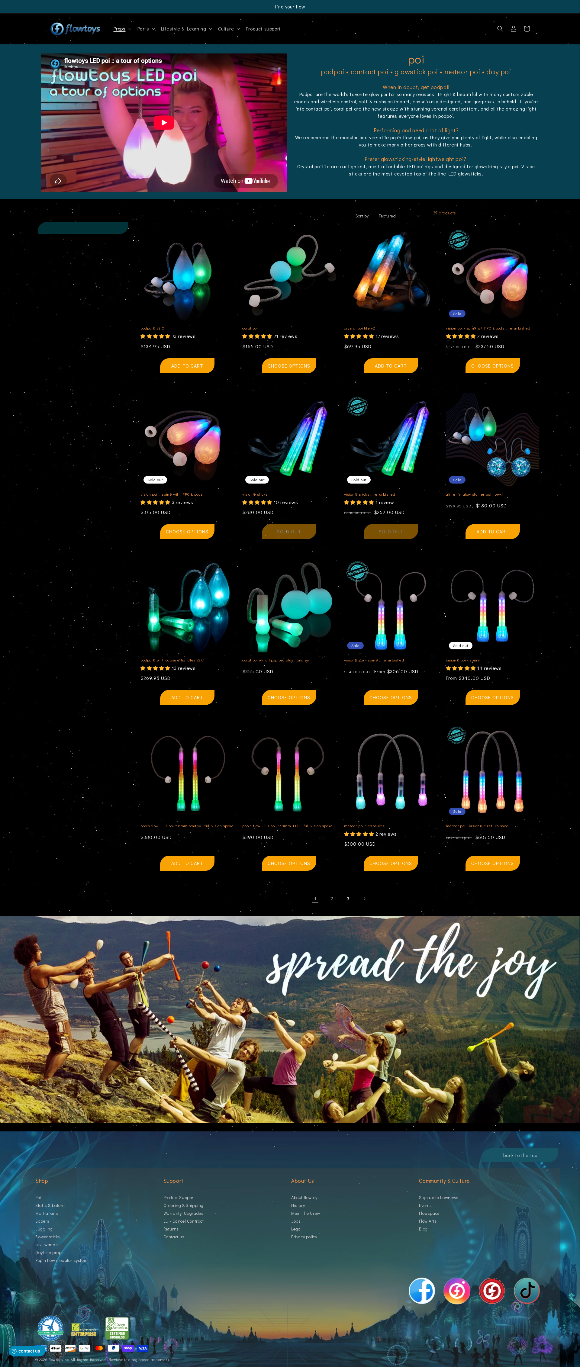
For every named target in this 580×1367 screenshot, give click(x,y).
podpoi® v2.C (152, 328)
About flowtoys (305, 1197)
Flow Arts (428, 1221)
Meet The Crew (305, 1213)
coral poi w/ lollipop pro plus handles (275, 660)
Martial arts (46, 1213)
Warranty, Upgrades (183, 1213)
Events (425, 1205)
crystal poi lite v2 (359, 328)
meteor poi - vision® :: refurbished (477, 825)
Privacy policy (304, 1237)
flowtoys (56, 1359)
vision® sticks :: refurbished (369, 494)
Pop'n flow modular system (61, 1260)
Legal (296, 1229)
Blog (423, 1229)
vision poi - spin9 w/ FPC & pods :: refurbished (488, 328)
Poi (38, 1197)
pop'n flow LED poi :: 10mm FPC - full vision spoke (287, 825)
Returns (171, 1229)
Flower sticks (47, 1237)
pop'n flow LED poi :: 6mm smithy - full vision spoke (187, 825)
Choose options (289, 365)
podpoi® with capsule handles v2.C (172, 660)
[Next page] (364, 898)
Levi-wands (46, 1244)
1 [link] (315, 898)
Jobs (296, 1221)
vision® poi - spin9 (463, 660)
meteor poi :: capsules (364, 825)
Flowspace (429, 1213)
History (298, 1205)
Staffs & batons (50, 1205)
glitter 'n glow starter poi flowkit (475, 494)
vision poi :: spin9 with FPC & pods (171, 494)
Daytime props (49, 1252)
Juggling (44, 1229)
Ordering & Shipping (183, 1205)
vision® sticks (254, 494)
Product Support (179, 1197)
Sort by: (363, 216)
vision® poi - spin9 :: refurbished (374, 660)
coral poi (250, 328)
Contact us (174, 1237)
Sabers (42, 1221)
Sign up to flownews (438, 1197)
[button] (122, 29)
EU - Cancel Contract (183, 1221)
